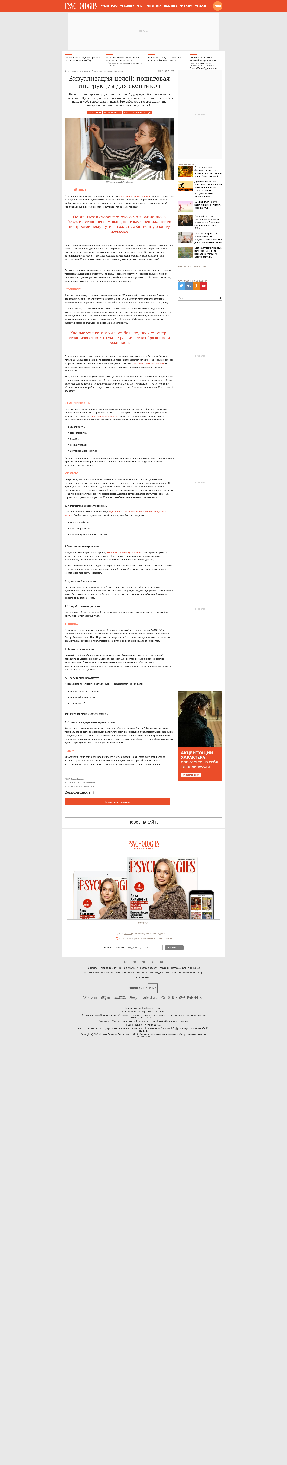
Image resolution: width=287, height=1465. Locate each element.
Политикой (126, 938)
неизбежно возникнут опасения (124, 552)
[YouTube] (162, 962)
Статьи (114, 6)
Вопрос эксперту (148, 967)
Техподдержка (142, 977)
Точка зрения (127, 6)
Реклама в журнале (128, 967)
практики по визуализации (134, 196)
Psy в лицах (186, 6)
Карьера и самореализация (137, 112)
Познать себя (94, 112)
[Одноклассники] (153, 962)
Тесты (218, 6)
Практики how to (112, 112)
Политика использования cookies (131, 972)
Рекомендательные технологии (165, 972)
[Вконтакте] (143, 962)
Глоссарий (200, 6)
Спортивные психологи (104, 416)
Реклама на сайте (108, 967)
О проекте (92, 967)
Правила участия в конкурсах (185, 967)
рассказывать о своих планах (148, 363)
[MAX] (125, 962)
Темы (139, 6)
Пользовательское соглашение (98, 972)
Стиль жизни (170, 6)
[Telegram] (134, 962)
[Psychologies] (81, 6)
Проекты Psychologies (193, 972)
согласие (128, 933)
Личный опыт (154, 6)
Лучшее (105, 6)
